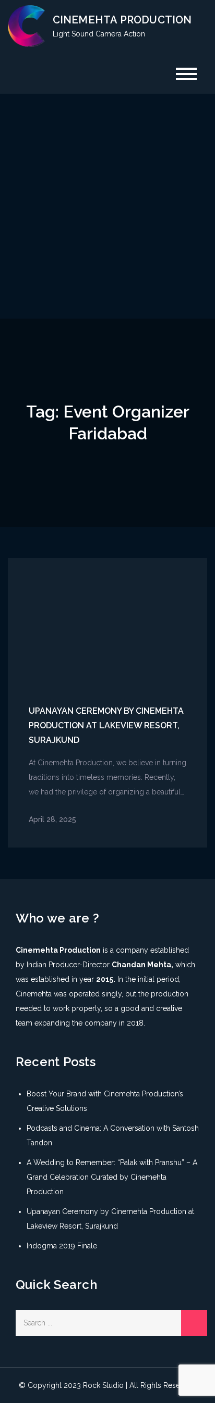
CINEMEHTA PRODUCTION (122, 20)
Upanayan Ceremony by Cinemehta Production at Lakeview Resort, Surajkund (106, 725)
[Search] (194, 1323)
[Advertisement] (107, 206)
